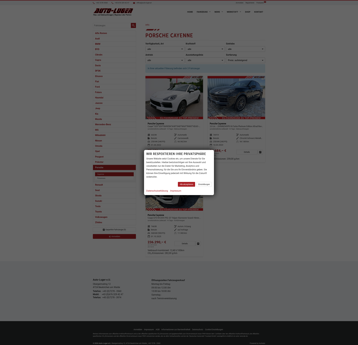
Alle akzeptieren (186, 184)
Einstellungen (204, 184)
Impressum (175, 190)
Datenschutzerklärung (157, 190)
